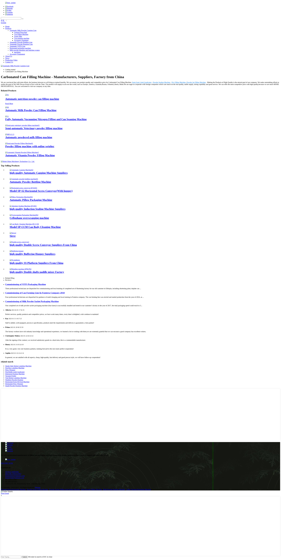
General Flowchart (20, 32)
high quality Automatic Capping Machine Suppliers (39, 172)
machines (17, 52)
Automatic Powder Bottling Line (21, 42)
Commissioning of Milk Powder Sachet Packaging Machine (32, 301)
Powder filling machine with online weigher (29, 146)
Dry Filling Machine (179, 82)
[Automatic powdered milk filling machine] (9, 134)
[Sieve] (13, 233)
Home (7, 26)
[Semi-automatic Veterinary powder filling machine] (22, 125)
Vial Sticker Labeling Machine (15, 378)
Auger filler (18, 36)
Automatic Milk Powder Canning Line (23, 30)
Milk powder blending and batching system (25, 50)
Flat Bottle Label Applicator (15, 372)
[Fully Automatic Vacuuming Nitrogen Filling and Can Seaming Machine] (7, 116)
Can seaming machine (21, 38)
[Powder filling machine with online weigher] (19, 143)
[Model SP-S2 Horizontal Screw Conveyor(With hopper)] (23, 188)
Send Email (5, 493)
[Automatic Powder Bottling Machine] (24, 179)
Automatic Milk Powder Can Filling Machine (31, 110)
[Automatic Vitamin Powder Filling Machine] (22, 152)
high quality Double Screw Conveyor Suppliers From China (43, 244)
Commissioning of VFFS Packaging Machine (25, 284)
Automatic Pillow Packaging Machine (31, 199)
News (7, 58)
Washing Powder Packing (14, 380)
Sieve (13, 235)
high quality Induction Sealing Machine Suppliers (37, 208)
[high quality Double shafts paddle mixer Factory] (20, 269)
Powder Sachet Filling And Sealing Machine (64, 489)
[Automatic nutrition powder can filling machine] (7, 95)
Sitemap (37, 487)
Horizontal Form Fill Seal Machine (17, 382)
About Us (8, 56)
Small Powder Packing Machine (16, 386)
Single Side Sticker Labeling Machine (18, 366)
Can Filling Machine (21, 34)
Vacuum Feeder (10, 376)
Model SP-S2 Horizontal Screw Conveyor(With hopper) (41, 190)
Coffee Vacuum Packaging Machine (138, 489)
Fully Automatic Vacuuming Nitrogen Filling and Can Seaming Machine (46, 119)
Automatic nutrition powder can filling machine (32, 98)
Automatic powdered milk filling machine (28, 137)
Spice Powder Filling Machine (91, 489)
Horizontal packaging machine (20, 48)
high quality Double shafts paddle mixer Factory (37, 272)
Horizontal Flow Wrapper (14, 384)
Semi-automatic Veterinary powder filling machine (34, 128)
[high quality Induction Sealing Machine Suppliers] (23, 206)
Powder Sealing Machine (161, 82)
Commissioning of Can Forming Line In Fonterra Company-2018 (35, 293)
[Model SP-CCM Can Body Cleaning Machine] (24, 224)
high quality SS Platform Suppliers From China (36, 263)
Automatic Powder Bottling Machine (30, 181)
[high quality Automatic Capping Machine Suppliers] (21, 170)
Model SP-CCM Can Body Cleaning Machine (35, 227)
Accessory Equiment (21, 40)
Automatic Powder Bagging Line (21, 44)
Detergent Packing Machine (15, 374)
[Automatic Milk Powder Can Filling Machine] (7, 107)
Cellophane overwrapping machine (29, 218)
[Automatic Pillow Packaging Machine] (21, 197)
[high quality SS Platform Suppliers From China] (15, 260)
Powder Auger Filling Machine (37, 489)
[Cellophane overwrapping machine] (24, 215)
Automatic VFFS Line (17, 46)
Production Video (11, 60)
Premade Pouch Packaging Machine (13, 489)
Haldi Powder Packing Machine (114, 489)
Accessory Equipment (17, 54)
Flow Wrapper (10, 370)
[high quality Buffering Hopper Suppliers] (16, 251)
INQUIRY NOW (7, 463)
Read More (9, 104)
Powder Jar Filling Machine (196, 82)
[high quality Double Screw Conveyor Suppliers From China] (19, 242)
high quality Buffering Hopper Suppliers (32, 253)
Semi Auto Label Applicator (141, 82)
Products (8, 28)
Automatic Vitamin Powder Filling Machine (30, 155)
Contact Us (9, 62)
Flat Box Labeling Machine (14, 368)
